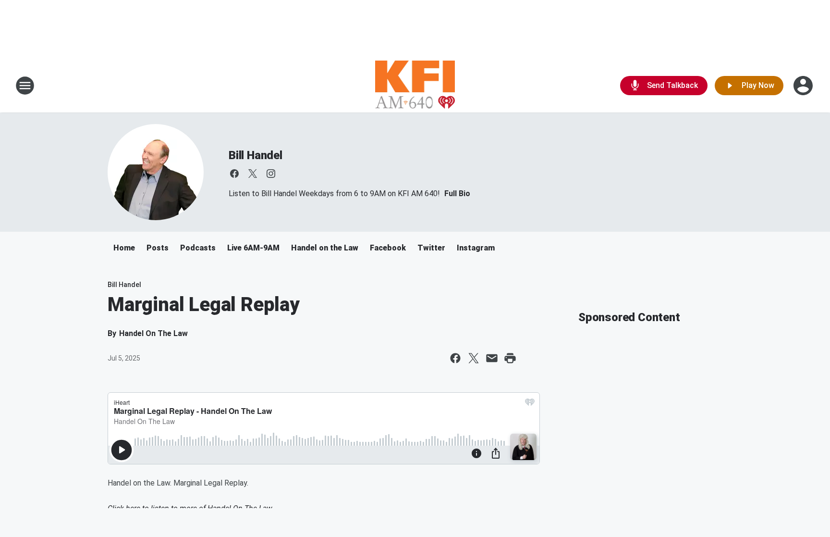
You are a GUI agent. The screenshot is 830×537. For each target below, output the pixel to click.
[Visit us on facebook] (234, 173)
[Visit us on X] (252, 173)
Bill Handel (255, 155)
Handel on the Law (324, 247)
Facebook (388, 247)
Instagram (476, 247)
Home (124, 247)
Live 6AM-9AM (253, 247)
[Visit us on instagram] (271, 173)
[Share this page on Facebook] (455, 358)
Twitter (431, 247)
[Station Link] (415, 86)
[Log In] (804, 85)
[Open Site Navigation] (25, 85)
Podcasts (198, 247)
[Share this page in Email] (492, 358)
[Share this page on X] (473, 358)
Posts (157, 247)
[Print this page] (510, 358)
